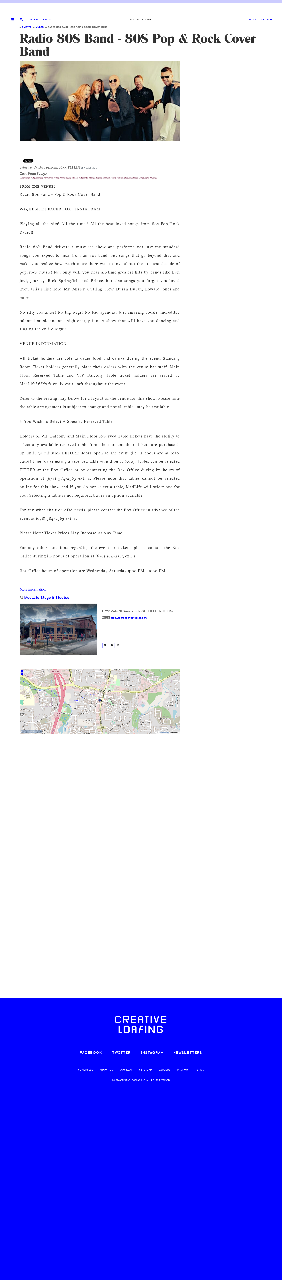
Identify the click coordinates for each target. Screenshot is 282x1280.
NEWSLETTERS (187, 1053)
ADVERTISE (85, 1070)
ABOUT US (106, 1070)
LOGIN (252, 20)
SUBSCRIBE (266, 20)
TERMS (199, 1070)
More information (33, 589)
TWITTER (121, 1053)
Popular (33, 19)
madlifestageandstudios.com (129, 618)
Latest (47, 19)
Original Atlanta (141, 19)
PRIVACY (183, 1070)
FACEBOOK (91, 1053)
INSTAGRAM (152, 1053)
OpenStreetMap (164, 732)
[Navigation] (11, 19)
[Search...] (21, 19)
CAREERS (164, 1070)
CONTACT (126, 1070)
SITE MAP (145, 1070)
